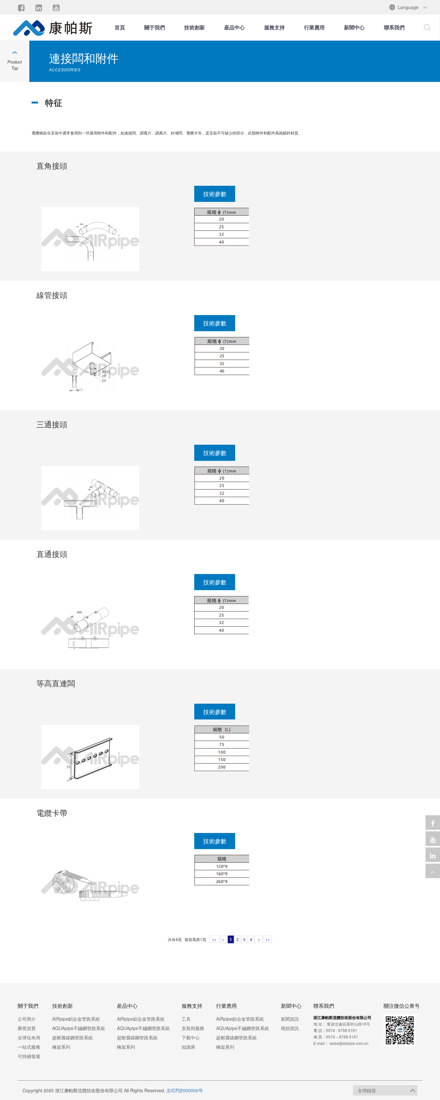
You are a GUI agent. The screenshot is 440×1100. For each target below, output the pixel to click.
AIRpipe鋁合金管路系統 (76, 1019)
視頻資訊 (290, 1028)
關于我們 (154, 27)
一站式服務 (29, 1047)
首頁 (120, 27)
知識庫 (188, 1047)
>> (267, 939)
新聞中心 (354, 27)
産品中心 (234, 27)
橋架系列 (61, 1047)
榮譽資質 (27, 1028)
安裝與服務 (193, 1028)
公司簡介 (27, 1019)
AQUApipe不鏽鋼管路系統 (78, 1028)
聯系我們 (394, 27)
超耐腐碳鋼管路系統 (72, 1037)
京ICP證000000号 (185, 1090)
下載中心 (191, 1037)
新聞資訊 (290, 1019)
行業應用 (314, 27)
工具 (186, 1019)
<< (214, 939)
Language (408, 7)
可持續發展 (29, 1056)
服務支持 (274, 27)
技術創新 (194, 27)
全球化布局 (29, 1037)
